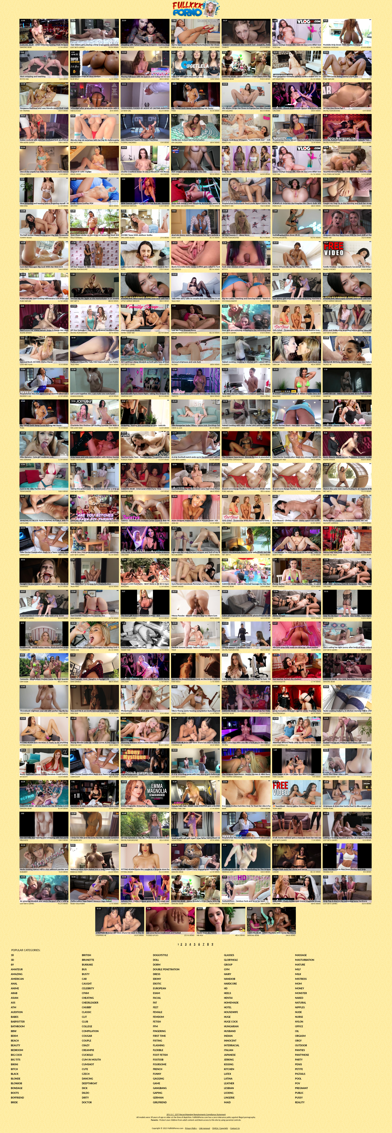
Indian (228, 1036)
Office (299, 1026)
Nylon (299, 1021)
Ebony (157, 979)
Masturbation (304, 960)
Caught (87, 983)
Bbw (13, 1031)
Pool (298, 1078)
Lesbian (229, 1088)
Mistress (301, 979)
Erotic (157, 983)
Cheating (88, 998)
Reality (299, 1102)
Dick (84, 1088)
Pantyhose (302, 1055)
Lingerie (229, 1097)
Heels (227, 993)
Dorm (156, 964)
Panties (300, 1050)
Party (298, 1059)
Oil (297, 1031)
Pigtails (300, 1074)
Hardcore (230, 983)
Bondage (17, 1088)
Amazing (16, 974)
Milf (298, 969)
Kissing (228, 1064)
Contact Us (235, 1128)
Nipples (300, 1007)
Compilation (90, 1031)
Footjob (158, 1059)
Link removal (204, 1128)
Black (14, 1074)
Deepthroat (89, 1083)
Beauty (15, 1045)
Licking (228, 1093)
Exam (156, 993)
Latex (227, 1074)
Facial (157, 998)
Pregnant (301, 1088)
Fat (155, 1002)
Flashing (158, 1045)
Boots (15, 1093)
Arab (14, 993)
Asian (14, 998)
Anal (14, 983)
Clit (84, 1017)
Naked (299, 998)
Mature (300, 964)
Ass (13, 1002)
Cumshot (88, 1064)
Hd (225, 988)
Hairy (227, 974)
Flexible (158, 1050)
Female (157, 1012)
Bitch (14, 1069)
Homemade (231, 1002)
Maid (227, 1102)
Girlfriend (160, 1102)
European (159, 988)
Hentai (228, 998)
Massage (301, 955)
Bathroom (18, 1026)
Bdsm (14, 1036)
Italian (228, 1050)
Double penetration (166, 969)
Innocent (230, 1040)
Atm (13, 1007)
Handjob (229, 979)
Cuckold (87, 1055)
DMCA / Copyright (220, 1128)
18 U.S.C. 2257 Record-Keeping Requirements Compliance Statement (196, 1115)
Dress (156, 974)
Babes (14, 1017)
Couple (86, 1040)
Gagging (158, 1078)
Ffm (155, 1026)
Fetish (157, 1021)
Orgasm (300, 1036)
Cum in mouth (91, 1059)
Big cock (16, 1055)
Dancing (87, 1078)
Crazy (85, 1045)
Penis (298, 1064)
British (86, 955)
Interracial (231, 1045)
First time (159, 1036)
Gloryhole (231, 960)
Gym (227, 969)
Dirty (85, 1097)
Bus (84, 969)
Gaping (157, 1093)
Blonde (15, 1078)
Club (85, 1021)
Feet (155, 1007)
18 (12, 955)
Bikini (14, 1064)
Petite (299, 1069)
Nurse (299, 1017)
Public (299, 1093)
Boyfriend (17, 1097)
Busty (85, 974)
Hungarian (231, 1026)
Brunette (88, 960)
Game (156, 1083)
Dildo (85, 1093)
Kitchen (229, 1069)
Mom (298, 983)
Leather (229, 1083)
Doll (156, 960)
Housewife (231, 1012)
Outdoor (301, 1045)
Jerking (229, 1059)
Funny (157, 1074)
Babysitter (18, 1021)
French (157, 1069)
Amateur (17, 969)
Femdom (158, 1017)
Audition (17, 1012)
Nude (298, 1012)
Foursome (159, 1064)
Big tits (15, 1059)
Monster (301, 993)
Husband (230, 1031)
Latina (228, 1078)
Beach (15, 1040)
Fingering (159, 1031)
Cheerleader (90, 1002)
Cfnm (85, 993)
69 (12, 964)
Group (228, 964)
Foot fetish (160, 1055)
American (17, 979)
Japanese (230, 1055)
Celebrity (88, 988)
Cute (85, 1069)
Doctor (87, 1102)
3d (12, 960)
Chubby (86, 1007)
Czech (85, 1074)
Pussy (299, 1097)
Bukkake (87, 964)
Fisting (157, 1040)
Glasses (229, 955)
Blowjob (16, 1083)
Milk (298, 974)
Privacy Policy (191, 1128)
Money (299, 988)
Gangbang (160, 1088)
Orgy (298, 1040)
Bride (14, 1102)
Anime (15, 988)
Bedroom (17, 1050)
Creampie (88, 1050)
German (158, 1097)
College (87, 1026)
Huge (227, 1017)
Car (84, 979)
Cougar (87, 1036)
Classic (86, 1012)
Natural (300, 1002)
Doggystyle (160, 955)
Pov (297, 1083)
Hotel (228, 1007)
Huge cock (231, 1021)
